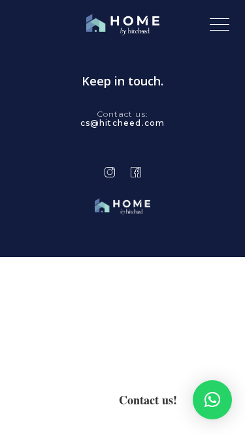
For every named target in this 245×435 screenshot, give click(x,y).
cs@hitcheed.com (122, 123)
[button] (212, 399)
